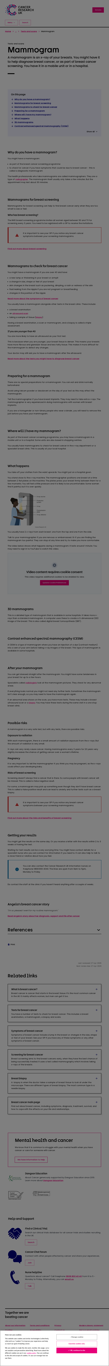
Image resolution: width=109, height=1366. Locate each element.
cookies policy (31, 1353)
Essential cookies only (77, 1344)
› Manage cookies (76, 1337)
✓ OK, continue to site (76, 1350)
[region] (54, 1348)
